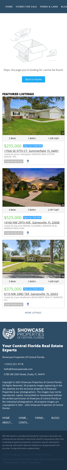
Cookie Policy (38, 459)
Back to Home (33, 79)
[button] (6, 418)
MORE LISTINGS (33, 312)
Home (9, 6)
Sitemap (24, 462)
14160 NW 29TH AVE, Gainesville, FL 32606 (32, 222)
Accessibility (35, 462)
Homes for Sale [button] (26, 6)
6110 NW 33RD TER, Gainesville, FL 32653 (31, 294)
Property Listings (11, 462)
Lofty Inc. (17, 454)
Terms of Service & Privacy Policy (16, 459)
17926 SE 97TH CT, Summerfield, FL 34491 (31, 151)
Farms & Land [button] (49, 6)
